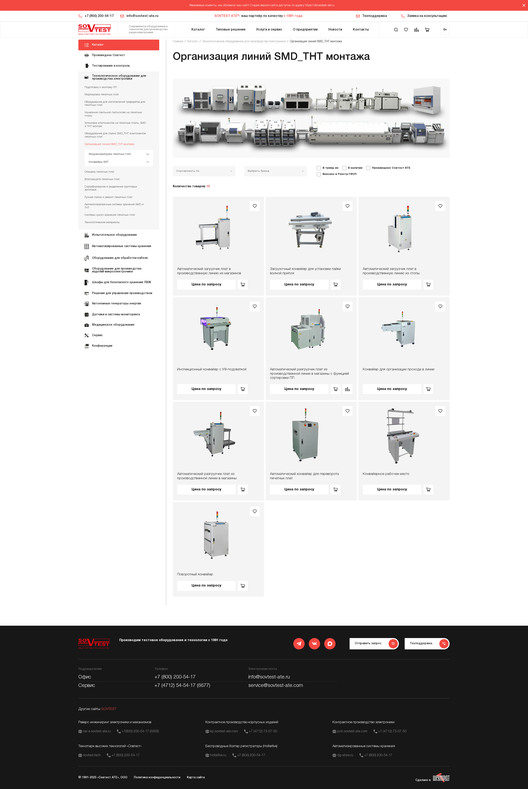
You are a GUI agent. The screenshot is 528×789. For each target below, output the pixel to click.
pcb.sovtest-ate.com (352, 731)
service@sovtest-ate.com (275, 685)
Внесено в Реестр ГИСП (340, 174)
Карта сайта (196, 777)
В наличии (355, 168)
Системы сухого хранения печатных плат (110, 215)
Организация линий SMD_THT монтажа (109, 144)
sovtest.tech (92, 755)
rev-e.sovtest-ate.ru (97, 731)
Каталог (198, 29)
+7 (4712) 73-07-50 (263, 731)
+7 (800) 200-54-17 (99, 16)
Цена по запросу (206, 284)
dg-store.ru (345, 755)
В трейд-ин (330, 168)
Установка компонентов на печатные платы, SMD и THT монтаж (115, 124)
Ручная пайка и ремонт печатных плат (108, 197)
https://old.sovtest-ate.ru (320, 5)
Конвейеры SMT (98, 162)
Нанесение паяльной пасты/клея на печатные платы (113, 114)
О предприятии (305, 29)
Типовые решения (230, 29)
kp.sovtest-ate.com (224, 731)
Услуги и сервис (269, 29)
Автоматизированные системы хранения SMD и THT (114, 206)
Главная (178, 41)
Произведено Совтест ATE (391, 168)
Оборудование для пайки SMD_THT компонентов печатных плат (115, 135)
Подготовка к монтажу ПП (101, 87)
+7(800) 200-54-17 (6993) (140, 731)
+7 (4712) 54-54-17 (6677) (182, 685)
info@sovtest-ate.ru (142, 16)
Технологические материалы (102, 222)
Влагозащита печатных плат (102, 179)
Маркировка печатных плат (102, 94)
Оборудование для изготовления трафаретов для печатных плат (115, 103)
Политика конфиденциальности (157, 777)
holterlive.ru (218, 755)
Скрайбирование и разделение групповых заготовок (111, 188)
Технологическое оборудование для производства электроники (244, 41)
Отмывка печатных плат (99, 172)
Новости (335, 29)
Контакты (361, 29)
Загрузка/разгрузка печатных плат (110, 154)
